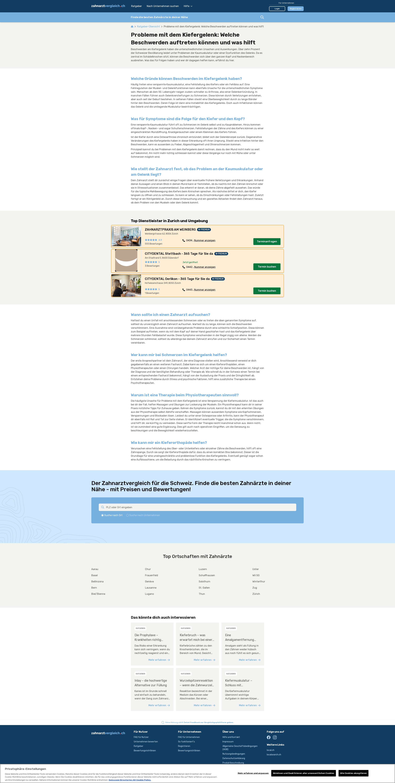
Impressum (228, 741)
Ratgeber (136, 6)
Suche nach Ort (113, 515)
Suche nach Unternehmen (144, 515)
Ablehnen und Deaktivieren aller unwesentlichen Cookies (303, 773)
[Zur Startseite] (109, 6)
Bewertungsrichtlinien (145, 750)
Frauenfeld (151, 575)
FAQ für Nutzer (141, 737)
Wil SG (256, 575)
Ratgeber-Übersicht (148, 26)
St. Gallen (204, 587)
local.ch (270, 750)
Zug (254, 587)
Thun (202, 593)
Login (277, 9)
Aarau (94, 569)
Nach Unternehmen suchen (163, 6)
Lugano (149, 593)
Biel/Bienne (98, 593)
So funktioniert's (186, 741)
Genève (149, 581)
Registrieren (296, 9)
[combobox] (197, 17)
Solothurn (204, 581)
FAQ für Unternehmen (189, 737)
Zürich (256, 593)
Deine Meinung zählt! (199, 722)
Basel (94, 575)
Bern (94, 587)
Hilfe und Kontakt (231, 737)
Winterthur (258, 581)
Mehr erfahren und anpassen (253, 773)
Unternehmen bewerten (146, 741)
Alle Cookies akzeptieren (353, 773)
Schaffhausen (207, 575)
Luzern (203, 569)
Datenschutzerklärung (233, 758)
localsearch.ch (274, 754)
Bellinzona (97, 581)
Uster (255, 569)
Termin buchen (267, 266)
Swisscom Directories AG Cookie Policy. (130, 780)
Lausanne (150, 587)
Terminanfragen (267, 241)
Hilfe (186, 6)
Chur (148, 569)
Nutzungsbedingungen (233, 754)
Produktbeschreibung (233, 763)
